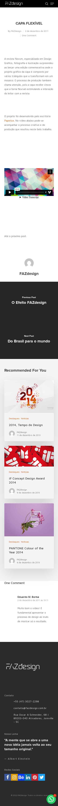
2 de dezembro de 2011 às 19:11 (32, 600)
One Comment (29, 35)
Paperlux (9, 120)
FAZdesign (16, 31)
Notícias (25, 418)
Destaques (14, 418)
